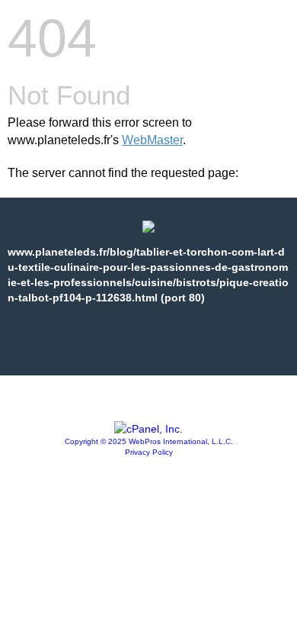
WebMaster (152, 140)
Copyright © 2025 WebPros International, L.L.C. (149, 441)
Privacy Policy (149, 452)
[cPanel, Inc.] (148, 429)
